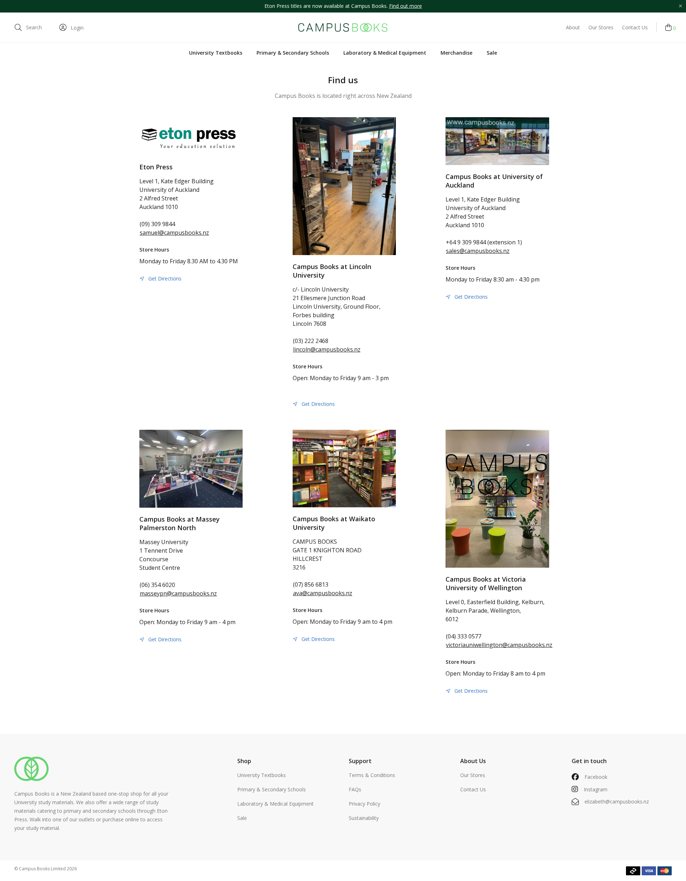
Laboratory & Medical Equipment (384, 52)
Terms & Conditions (372, 775)
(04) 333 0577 (463, 636)
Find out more (405, 6)
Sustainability (364, 818)
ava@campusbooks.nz (322, 593)
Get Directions (165, 278)
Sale (492, 52)
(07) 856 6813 (310, 584)
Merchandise (456, 52)
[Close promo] (680, 6)
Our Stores (600, 27)
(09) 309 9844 (157, 224)
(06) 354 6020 (157, 585)
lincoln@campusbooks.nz (327, 349)
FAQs (355, 789)
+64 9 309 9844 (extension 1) (484, 242)
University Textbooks (215, 52)
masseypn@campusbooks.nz (178, 593)
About (573, 27)
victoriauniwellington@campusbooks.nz (499, 645)
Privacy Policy (364, 803)
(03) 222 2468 (310, 341)
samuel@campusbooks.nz (174, 233)
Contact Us (635, 27)
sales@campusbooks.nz (477, 251)
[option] (343, 6)
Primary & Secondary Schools (293, 52)
